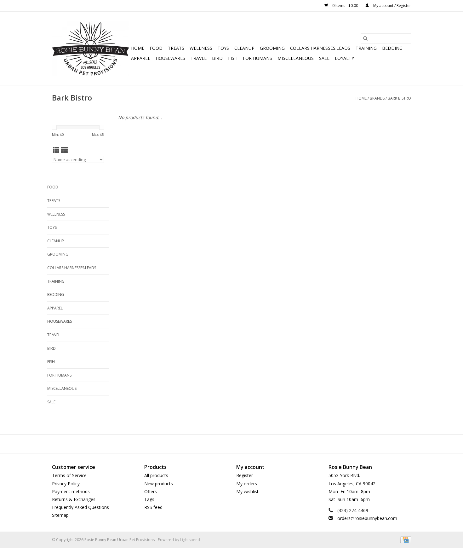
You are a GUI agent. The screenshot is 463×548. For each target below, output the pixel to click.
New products (158, 484)
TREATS (176, 48)
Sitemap (60, 515)
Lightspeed (190, 539)
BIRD (217, 58)
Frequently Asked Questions (80, 507)
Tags (149, 499)
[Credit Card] (404, 539)
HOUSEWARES (170, 58)
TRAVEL (199, 58)
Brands (377, 98)
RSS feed (153, 507)
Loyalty (344, 58)
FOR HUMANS (257, 58)
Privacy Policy (66, 484)
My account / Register (391, 5)
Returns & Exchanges (73, 499)
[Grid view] (56, 150)
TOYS (223, 48)
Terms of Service (69, 475)
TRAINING (366, 48)
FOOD (156, 48)
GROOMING (272, 48)
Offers (150, 491)
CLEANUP (244, 48)
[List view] (64, 150)
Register (244, 475)
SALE (324, 58)
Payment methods (71, 491)
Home (137, 48)
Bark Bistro (399, 98)
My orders (246, 484)
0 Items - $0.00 (345, 5)
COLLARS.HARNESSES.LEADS (320, 48)
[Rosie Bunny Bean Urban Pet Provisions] (90, 48)
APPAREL (140, 58)
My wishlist (247, 491)
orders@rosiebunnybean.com (367, 518)
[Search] (365, 38)
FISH (232, 58)
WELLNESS (201, 48)
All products (156, 475)
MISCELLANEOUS (295, 58)
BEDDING (392, 48)
